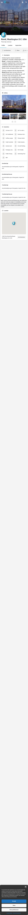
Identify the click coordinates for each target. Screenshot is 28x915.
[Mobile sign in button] (23, 2)
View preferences (14, 909)
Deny (14, 905)
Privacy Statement (17, 913)
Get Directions (21, 237)
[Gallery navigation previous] (12, 122)
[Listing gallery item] (5, 116)
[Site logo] (7, 2)
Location (10, 45)
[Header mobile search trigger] (26, 2)
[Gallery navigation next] (15, 122)
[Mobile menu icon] (2, 2)
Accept (14, 901)
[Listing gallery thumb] (14, 104)
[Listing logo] (4, 35)
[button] (25, 887)
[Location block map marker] (14, 223)
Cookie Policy (9, 913)
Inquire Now (18, 45)
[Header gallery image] (14, 17)
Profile (3, 45)
